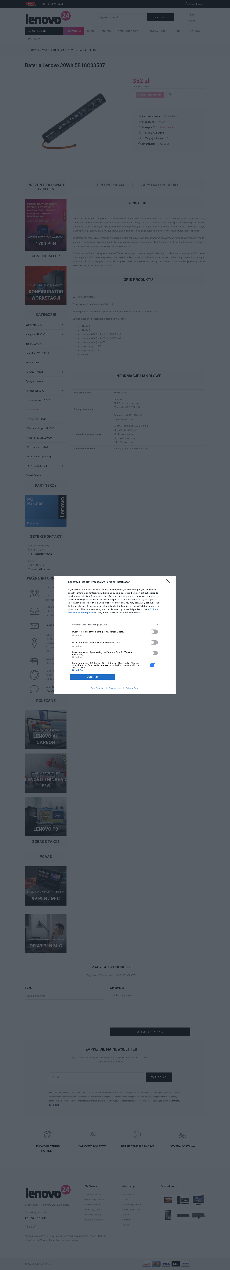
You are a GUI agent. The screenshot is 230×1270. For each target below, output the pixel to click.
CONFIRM (92, 677)
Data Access (115, 688)
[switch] (154, 632)
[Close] (169, 582)
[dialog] (115, 635)
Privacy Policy (133, 688)
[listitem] (115, 624)
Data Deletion (97, 688)
